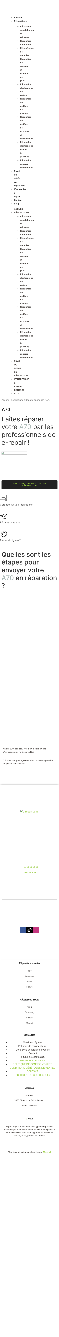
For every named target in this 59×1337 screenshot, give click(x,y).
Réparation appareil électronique (26, 164)
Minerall (47, 1152)
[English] (43, 205)
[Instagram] (36, 930)
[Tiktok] (29, 930)
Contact (18, 200)
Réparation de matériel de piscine (25, 106)
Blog (16, 203)
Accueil (18, 17)
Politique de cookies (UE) (32, 1057)
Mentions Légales (32, 1060)
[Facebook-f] (23, 930)
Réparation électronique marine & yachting (26, 149)
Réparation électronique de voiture (26, 89)
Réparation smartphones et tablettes (27, 31)
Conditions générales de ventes (32, 1068)
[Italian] (49, 205)
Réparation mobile (34, 400)
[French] (46, 205)
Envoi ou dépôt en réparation (19, 178)
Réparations (20, 21)
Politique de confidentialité (32, 1064)
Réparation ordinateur (25, 43)
